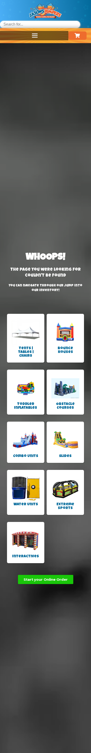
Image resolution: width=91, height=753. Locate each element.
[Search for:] (40, 24)
